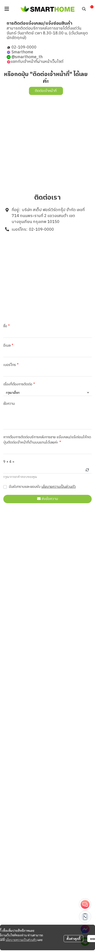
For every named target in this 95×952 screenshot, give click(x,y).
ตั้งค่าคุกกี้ (73, 939)
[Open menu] (6, 8)
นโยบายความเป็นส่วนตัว (58, 487)
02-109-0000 (41, 229)
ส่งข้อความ (50, 499)
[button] (84, 9)
